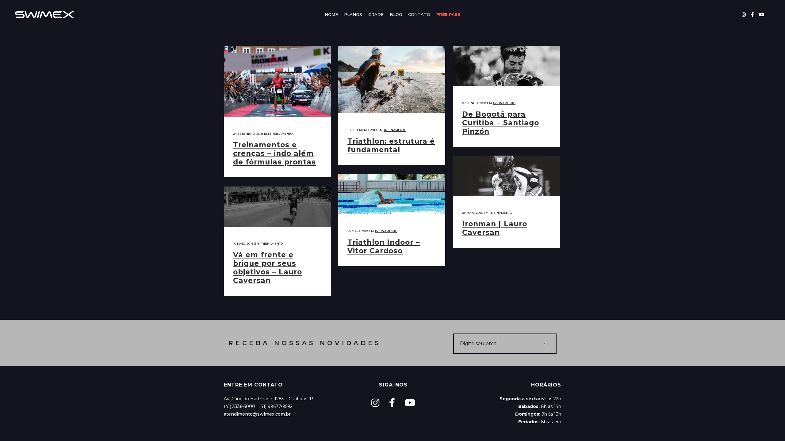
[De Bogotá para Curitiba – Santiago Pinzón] (506, 66)
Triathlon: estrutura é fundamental (391, 145)
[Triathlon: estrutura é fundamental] (391, 79)
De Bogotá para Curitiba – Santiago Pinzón (500, 123)
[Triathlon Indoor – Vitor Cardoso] (391, 194)
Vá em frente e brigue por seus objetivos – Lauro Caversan (267, 268)
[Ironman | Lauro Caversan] (506, 176)
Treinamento (281, 134)
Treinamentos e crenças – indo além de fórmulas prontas (274, 153)
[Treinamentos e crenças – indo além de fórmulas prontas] (277, 81)
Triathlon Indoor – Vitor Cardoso (383, 246)
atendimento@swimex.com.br (257, 414)
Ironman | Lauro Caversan (494, 228)
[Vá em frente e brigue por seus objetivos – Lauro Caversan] (277, 207)
